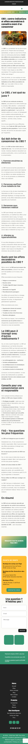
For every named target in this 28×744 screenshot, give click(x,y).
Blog (14, 692)
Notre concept (14, 690)
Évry (14, 717)
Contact (14, 697)
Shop (14, 688)
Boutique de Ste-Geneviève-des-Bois (14, 572)
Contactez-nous (14, 590)
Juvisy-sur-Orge (14, 715)
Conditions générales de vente (16, 737)
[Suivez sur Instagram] (19, 640)
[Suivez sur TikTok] (17, 722)
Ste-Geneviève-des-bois (14, 713)
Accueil (14, 686)
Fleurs (14, 705)
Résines (14, 707)
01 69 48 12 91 (15, 728)
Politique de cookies (18, 742)
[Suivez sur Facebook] (9, 640)
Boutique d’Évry (8, 580)
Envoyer (22, 630)
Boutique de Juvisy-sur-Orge (12, 564)
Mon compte (14, 694)
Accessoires (14, 703)
